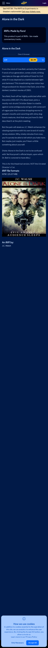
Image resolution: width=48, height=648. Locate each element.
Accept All (32, 643)
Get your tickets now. (31, 11)
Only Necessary (17, 643)
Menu (8, 3)
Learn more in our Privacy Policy (24, 637)
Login (44, 3)
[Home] (24, 3)
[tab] (24, 31)
